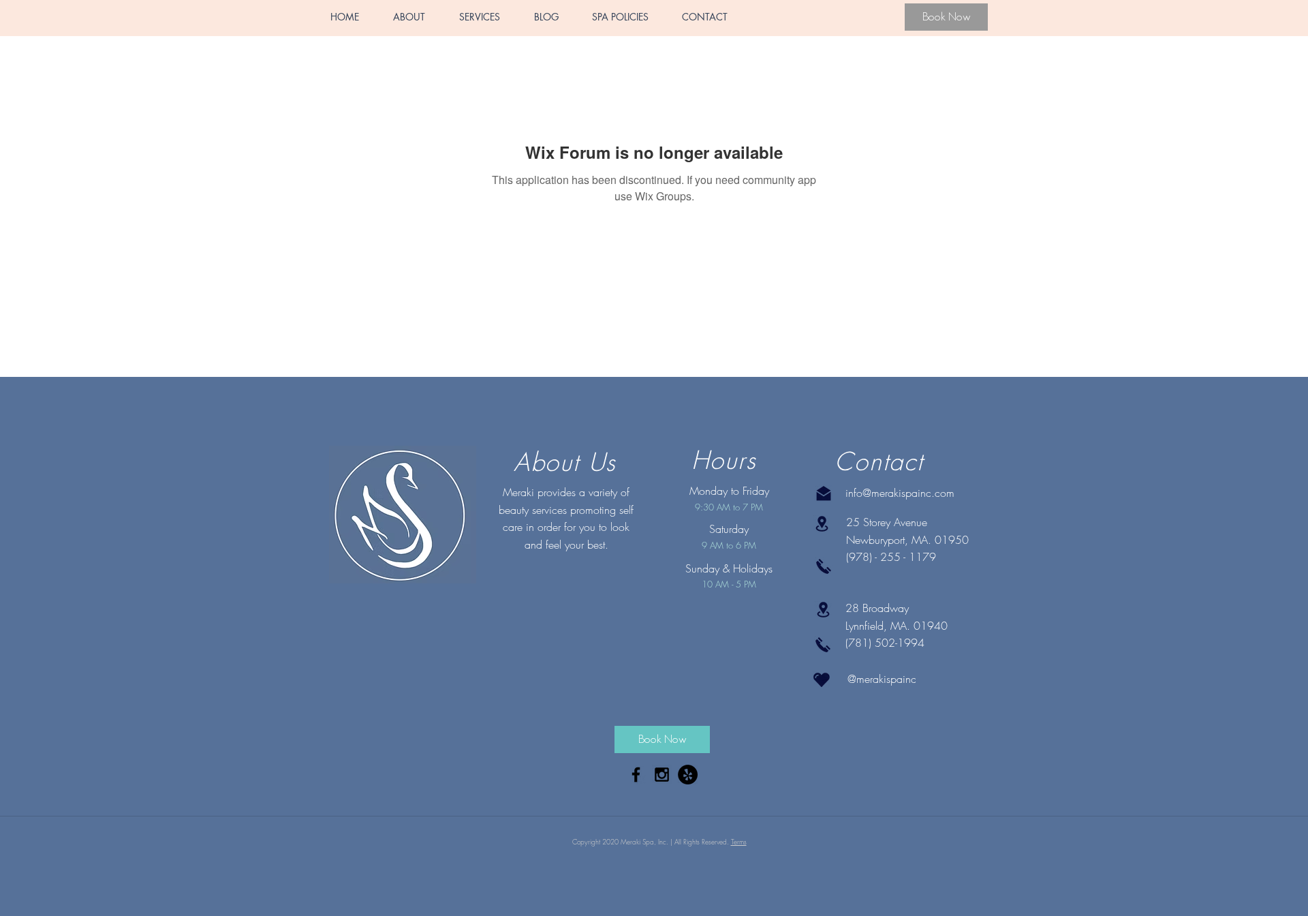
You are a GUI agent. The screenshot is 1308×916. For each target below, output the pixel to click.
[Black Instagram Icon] (662, 774)
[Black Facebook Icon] (636, 774)
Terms (739, 841)
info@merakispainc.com (899, 492)
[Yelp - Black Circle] (688, 774)
